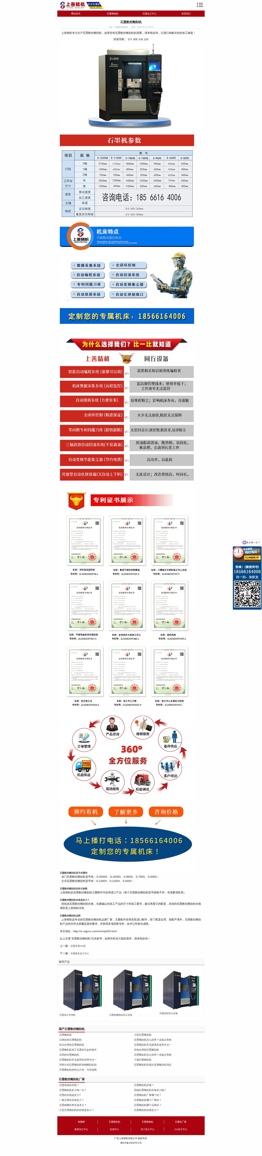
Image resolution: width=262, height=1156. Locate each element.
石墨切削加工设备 (168, 1013)
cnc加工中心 (180, 1129)
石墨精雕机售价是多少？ (73, 1105)
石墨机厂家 (180, 1121)
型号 (130, 39)
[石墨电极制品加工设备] (132, 990)
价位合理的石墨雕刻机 (71, 1044)
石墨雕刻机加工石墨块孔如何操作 (78, 1049)
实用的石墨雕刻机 (69, 1054)
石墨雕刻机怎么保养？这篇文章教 (152, 1039)
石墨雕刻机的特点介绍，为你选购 (78, 1069)
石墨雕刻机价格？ (144, 1085)
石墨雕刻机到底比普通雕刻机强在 (152, 1064)
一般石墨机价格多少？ (71, 1100)
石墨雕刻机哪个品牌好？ (147, 1105)
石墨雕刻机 (65, 1034)
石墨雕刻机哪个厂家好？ (147, 1100)
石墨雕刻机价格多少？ (146, 1110)
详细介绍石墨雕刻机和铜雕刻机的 (78, 1064)
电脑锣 (81, 1121)
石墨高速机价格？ (69, 1085)
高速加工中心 (81, 1129)
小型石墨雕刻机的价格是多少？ (76, 1110)
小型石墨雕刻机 (143, 1034)
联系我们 (186, 13)
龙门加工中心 (147, 1129)
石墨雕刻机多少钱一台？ (73, 1090)
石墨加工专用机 (67, 1015)
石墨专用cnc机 (78, 946)
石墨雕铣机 (112, 13)
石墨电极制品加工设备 (120, 1015)
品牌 (146, 39)
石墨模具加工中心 (80, 953)
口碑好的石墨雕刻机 (70, 1039)
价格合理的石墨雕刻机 (146, 1049)
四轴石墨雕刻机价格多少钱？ (150, 1090)
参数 (135, 39)
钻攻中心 (114, 1129)
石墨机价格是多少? (70, 1095)
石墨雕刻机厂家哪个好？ (147, 1095)
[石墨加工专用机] (82, 990)
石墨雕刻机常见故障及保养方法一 (78, 1059)
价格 (140, 39)
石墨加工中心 (149, 13)
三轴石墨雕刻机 (143, 1059)
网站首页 (75, 13)
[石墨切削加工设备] (181, 990)
